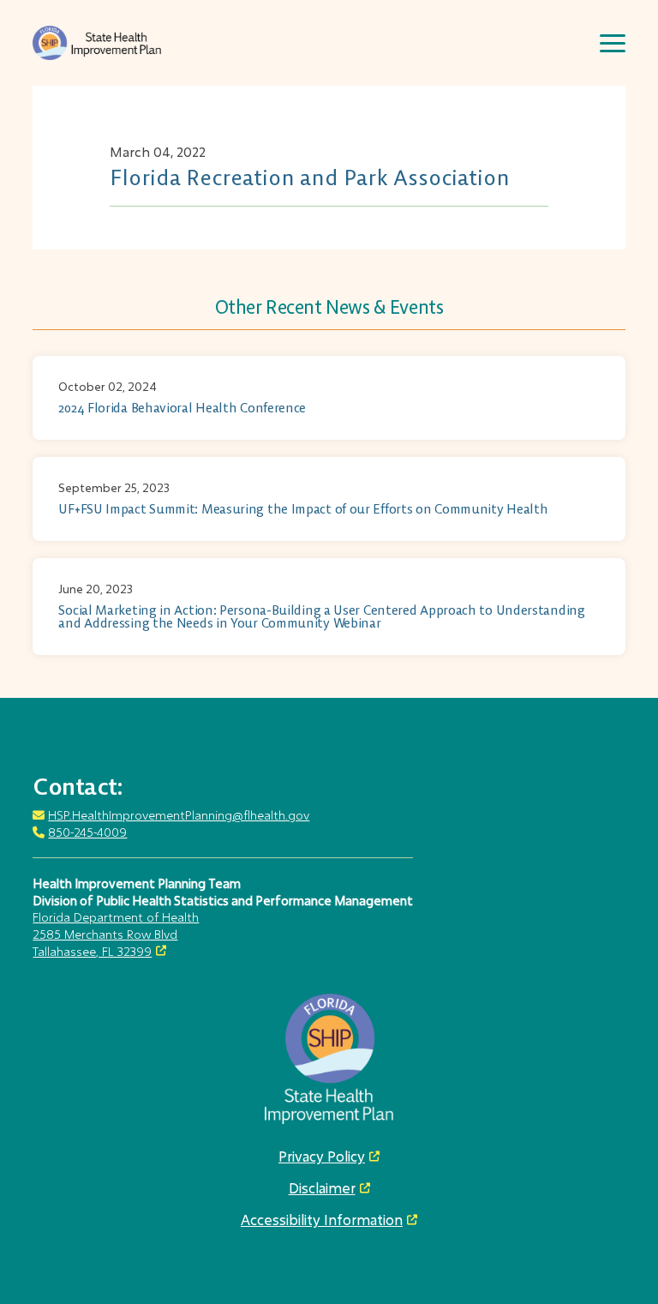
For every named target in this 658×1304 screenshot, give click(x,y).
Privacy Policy (321, 1156)
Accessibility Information (322, 1220)
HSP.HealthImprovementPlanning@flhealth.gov (178, 815)
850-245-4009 (87, 832)
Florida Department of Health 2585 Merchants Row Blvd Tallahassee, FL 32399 (116, 933)
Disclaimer (322, 1188)
